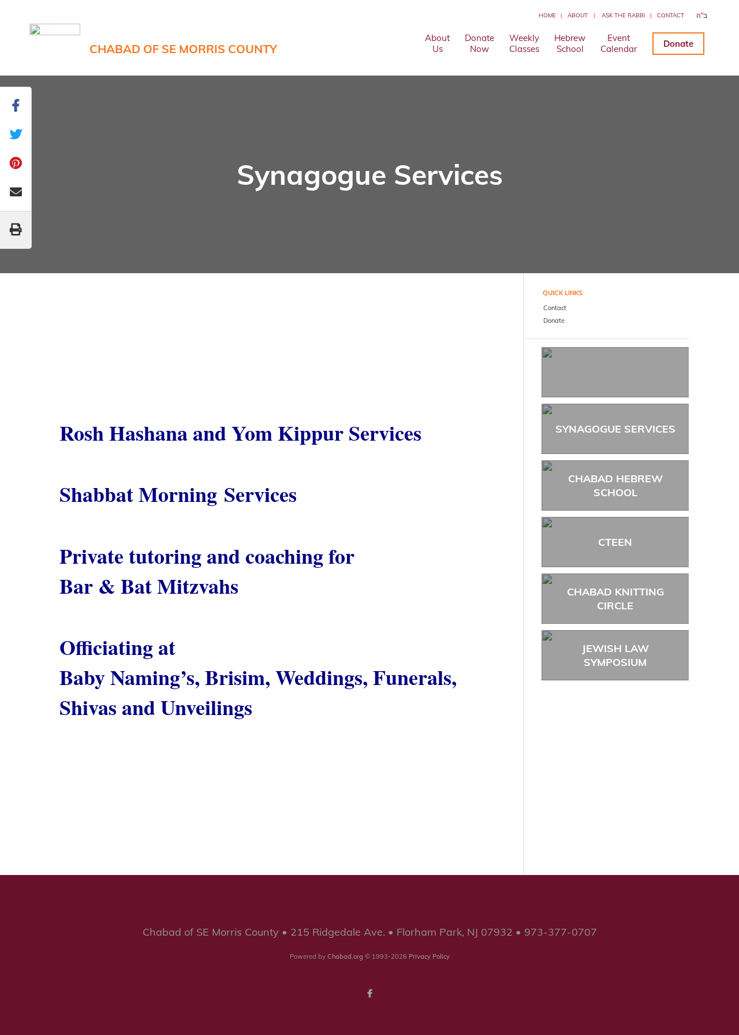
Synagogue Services (615, 428)
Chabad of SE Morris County (183, 49)
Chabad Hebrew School (615, 485)
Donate (678, 43)
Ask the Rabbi (623, 15)
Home (547, 15)
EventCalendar (618, 43)
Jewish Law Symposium (615, 655)
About (578, 15)
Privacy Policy (429, 956)
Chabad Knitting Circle (615, 598)
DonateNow (479, 43)
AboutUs (437, 43)
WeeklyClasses (524, 43)
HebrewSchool (569, 43)
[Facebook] (369, 993)
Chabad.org (345, 956)
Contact (670, 15)
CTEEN (615, 542)
